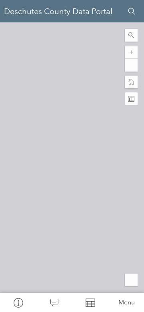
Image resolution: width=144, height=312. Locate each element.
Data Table (90, 302)
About (18, 302)
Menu (126, 302)
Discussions (54, 302)
